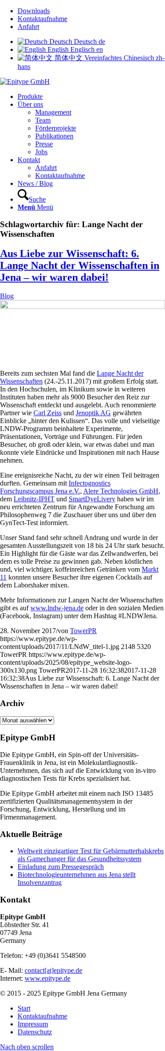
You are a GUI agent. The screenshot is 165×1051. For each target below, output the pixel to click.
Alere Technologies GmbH (120, 491)
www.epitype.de (47, 978)
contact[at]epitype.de (53, 970)
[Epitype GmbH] (25, 81)
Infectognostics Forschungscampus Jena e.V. (55, 487)
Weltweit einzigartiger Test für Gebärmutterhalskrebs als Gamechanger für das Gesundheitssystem (91, 855)
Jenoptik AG (93, 413)
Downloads (34, 10)
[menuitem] (91, 11)
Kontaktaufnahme (42, 18)
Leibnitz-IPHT (34, 499)
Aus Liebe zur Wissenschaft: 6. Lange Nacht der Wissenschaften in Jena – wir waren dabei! (79, 265)
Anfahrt (28, 26)
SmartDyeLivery (92, 499)
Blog (7, 296)
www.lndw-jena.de (57, 608)
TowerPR (83, 630)
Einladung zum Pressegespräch (61, 866)
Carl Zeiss (47, 413)
